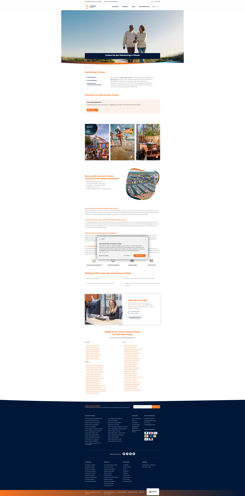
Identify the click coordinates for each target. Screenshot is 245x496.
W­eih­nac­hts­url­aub (127, 481)
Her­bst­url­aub (126, 479)
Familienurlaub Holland (109, 471)
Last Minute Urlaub (146, 467)
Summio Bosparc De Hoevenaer (92, 422)
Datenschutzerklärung (121, 492)
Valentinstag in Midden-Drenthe (94, 369)
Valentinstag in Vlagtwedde (131, 367)
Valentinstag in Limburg (92, 353)
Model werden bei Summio (136, 431)
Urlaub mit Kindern (108, 473)
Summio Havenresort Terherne (92, 420)
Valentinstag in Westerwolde (93, 376)
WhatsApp (139, 304)
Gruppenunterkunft (108, 485)
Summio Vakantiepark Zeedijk (114, 439)
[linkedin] (130, 454)
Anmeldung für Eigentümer (135, 427)
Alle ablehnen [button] (127, 255)
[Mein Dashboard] (157, 7)
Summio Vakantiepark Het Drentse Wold (117, 428)
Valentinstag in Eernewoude (131, 360)
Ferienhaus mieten (108, 479)
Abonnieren (155, 406)
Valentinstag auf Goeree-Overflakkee (96, 391)
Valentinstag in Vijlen (129, 371)
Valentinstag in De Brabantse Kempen (96, 385)
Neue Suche (91, 110)
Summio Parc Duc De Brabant (92, 424)
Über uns (134, 420)
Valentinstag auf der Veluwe (93, 374)
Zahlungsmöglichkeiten (149, 424)
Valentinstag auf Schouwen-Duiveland (96, 389)
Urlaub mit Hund (107, 475)
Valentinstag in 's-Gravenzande (132, 390)
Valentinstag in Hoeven (130, 378)
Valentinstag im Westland (92, 393)
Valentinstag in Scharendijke (131, 384)
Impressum (141, 492)
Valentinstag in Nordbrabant (93, 354)
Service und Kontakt (155, 1)
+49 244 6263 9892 (135, 311)
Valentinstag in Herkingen (131, 386)
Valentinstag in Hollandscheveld (132, 349)
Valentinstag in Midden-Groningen (95, 378)
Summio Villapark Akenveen (114, 430)
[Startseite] (155, 7)
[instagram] (124, 454)
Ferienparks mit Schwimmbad (111, 477)
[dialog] (122, 248)
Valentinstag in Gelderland (93, 349)
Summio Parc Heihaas (113, 420)
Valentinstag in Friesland (92, 347)
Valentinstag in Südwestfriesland (94, 372)
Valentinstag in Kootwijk (130, 364)
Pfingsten (125, 473)
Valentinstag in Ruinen (130, 347)
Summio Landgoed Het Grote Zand (93, 430)
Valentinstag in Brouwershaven (132, 382)
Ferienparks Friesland (90, 469)
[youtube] (134, 454)
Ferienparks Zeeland (89, 479)
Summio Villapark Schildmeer (91, 441)
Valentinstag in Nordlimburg (93, 382)
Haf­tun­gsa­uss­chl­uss (132, 492)
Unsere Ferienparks (136, 418)
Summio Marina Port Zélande (91, 439)
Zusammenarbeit (136, 424)
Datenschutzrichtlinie (103, 252)
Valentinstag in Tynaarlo (130, 356)
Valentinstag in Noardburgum (132, 358)
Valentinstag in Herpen (130, 375)
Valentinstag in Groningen (93, 351)
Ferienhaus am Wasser (109, 481)
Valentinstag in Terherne (130, 362)
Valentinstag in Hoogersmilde (132, 353)
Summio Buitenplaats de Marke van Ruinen (118, 426)
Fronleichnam (126, 475)
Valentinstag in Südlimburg (93, 380)
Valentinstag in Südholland (93, 358)
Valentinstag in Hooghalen (131, 354)
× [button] (145, 239)
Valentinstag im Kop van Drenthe (94, 365)
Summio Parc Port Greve (113, 424)
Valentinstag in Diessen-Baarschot (133, 377)
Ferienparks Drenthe (90, 467)
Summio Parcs (114, 79)
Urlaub (133, 6)
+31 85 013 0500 (134, 313)
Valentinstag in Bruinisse (130, 380)
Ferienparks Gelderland (90, 471)
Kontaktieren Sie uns (135, 317)
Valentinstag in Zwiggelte (131, 351)
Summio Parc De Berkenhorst (114, 422)
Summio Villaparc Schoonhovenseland (94, 428)
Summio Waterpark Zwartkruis (115, 441)
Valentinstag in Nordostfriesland (94, 370)
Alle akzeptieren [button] (139, 255)
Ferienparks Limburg (89, 475)
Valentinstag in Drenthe (92, 345)
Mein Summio (135, 422)
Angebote (125, 6)
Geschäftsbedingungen (109, 492)
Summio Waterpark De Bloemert (115, 418)
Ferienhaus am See (108, 467)
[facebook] (127, 454)
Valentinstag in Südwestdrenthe (94, 367)
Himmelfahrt (126, 471)
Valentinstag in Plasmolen (131, 373)
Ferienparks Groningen (90, 473)
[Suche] (159, 7)
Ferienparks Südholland (90, 481)
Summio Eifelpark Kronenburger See (93, 418)
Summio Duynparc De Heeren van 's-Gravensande (93, 444)
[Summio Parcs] (96, 6)
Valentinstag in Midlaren (130, 345)
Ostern (124, 469)
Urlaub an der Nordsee (109, 469)
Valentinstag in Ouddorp (130, 388)
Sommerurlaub (126, 477)
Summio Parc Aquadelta (90, 426)
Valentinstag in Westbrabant (93, 387)
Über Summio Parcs (144, 6)
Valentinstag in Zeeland (92, 356)
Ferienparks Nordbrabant (91, 477)
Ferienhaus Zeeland (108, 483)
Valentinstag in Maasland (92, 383)
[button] (104, 255)
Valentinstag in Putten (130, 366)
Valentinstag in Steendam (131, 369)
